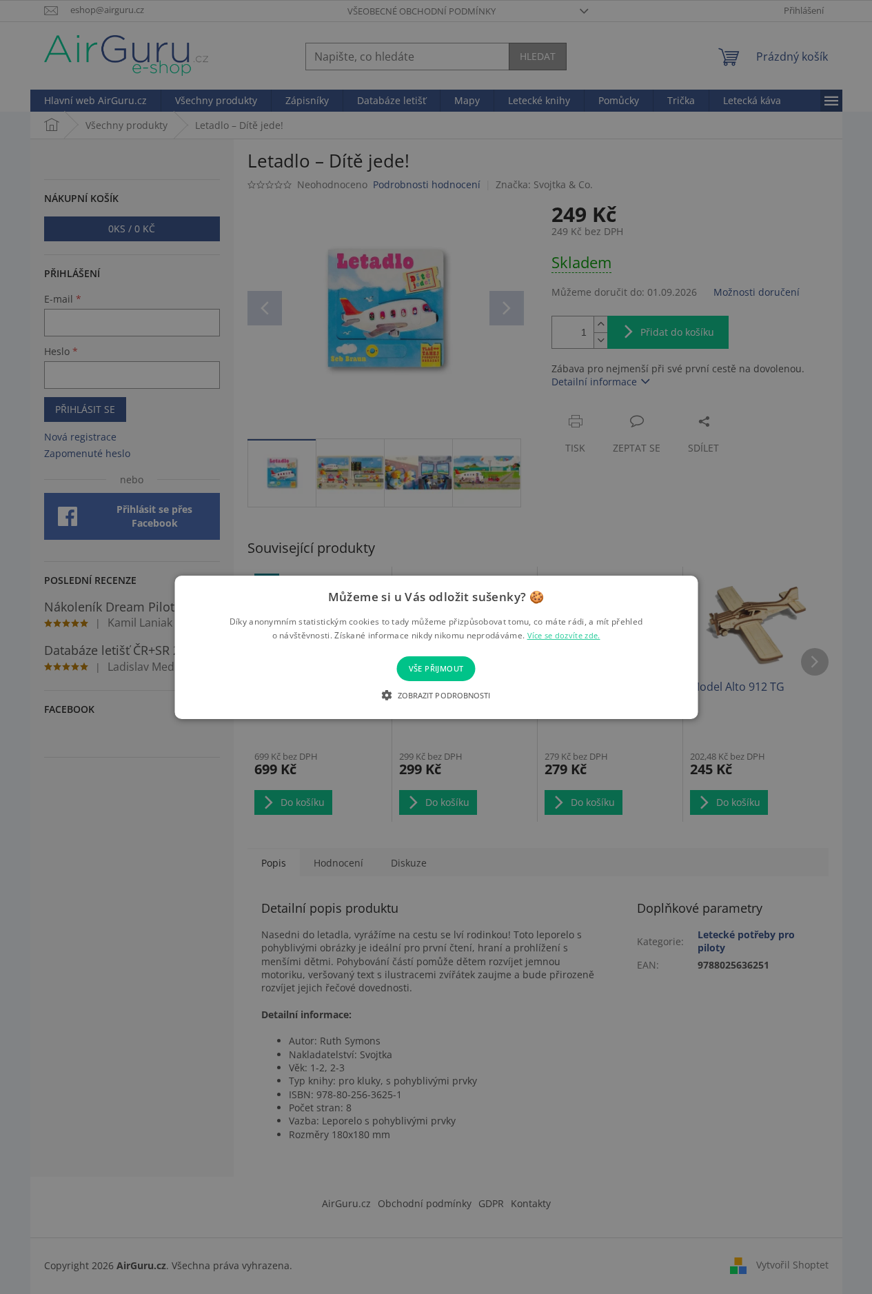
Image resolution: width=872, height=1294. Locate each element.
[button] (435, 695)
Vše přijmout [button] (436, 668)
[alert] (436, 647)
